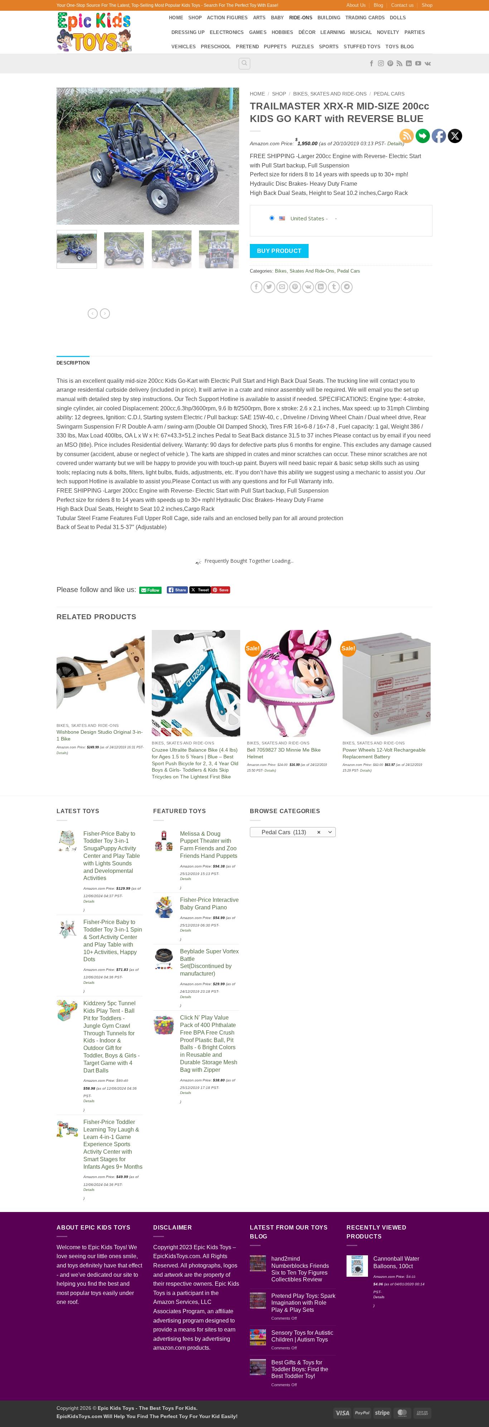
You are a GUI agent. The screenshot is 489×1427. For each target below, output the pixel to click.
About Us (356, 5)
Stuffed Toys (362, 46)
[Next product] (93, 313)
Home (176, 17)
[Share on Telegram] (347, 287)
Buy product (279, 251)
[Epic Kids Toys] (107, 32)
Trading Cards (365, 17)
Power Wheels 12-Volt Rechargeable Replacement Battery (384, 753)
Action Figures (227, 17)
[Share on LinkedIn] (321, 287)
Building (329, 17)
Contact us (402, 5)
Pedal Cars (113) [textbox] (289, 832)
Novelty (388, 32)
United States (307, 218)
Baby (277, 17)
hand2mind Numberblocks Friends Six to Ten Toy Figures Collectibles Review (300, 1269)
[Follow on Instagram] (381, 63)
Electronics (227, 32)
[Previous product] (105, 313)
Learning (332, 32)
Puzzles (303, 46)
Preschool (216, 46)
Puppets (275, 46)
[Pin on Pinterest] (295, 287)
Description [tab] (73, 363)
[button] (66, 216)
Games (258, 32)
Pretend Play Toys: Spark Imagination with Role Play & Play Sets (303, 1303)
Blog (378, 5)
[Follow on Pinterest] (390, 63)
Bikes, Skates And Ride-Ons (330, 94)
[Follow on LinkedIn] (409, 63)
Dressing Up (188, 32)
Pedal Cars (389, 94)
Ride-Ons (301, 17)
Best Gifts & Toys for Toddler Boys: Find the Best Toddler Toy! (299, 1369)
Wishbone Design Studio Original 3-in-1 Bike (100, 735)
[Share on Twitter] (269, 287)
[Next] (226, 156)
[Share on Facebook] (256, 287)
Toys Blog (400, 46)
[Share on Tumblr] (334, 287)
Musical (361, 32)
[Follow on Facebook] (371, 63)
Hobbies (283, 32)
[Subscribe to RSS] (399, 63)
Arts (259, 17)
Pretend (247, 46)
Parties (415, 32)
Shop (427, 5)
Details (395, 143)
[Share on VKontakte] (308, 287)
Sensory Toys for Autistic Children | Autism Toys (302, 1336)
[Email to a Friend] (282, 287)
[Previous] (69, 156)
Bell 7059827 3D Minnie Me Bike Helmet (284, 753)
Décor (307, 32)
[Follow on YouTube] (418, 63)
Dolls (398, 17)
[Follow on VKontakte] (428, 63)
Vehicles (183, 46)
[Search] (244, 63)
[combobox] (293, 832)
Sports (329, 46)
